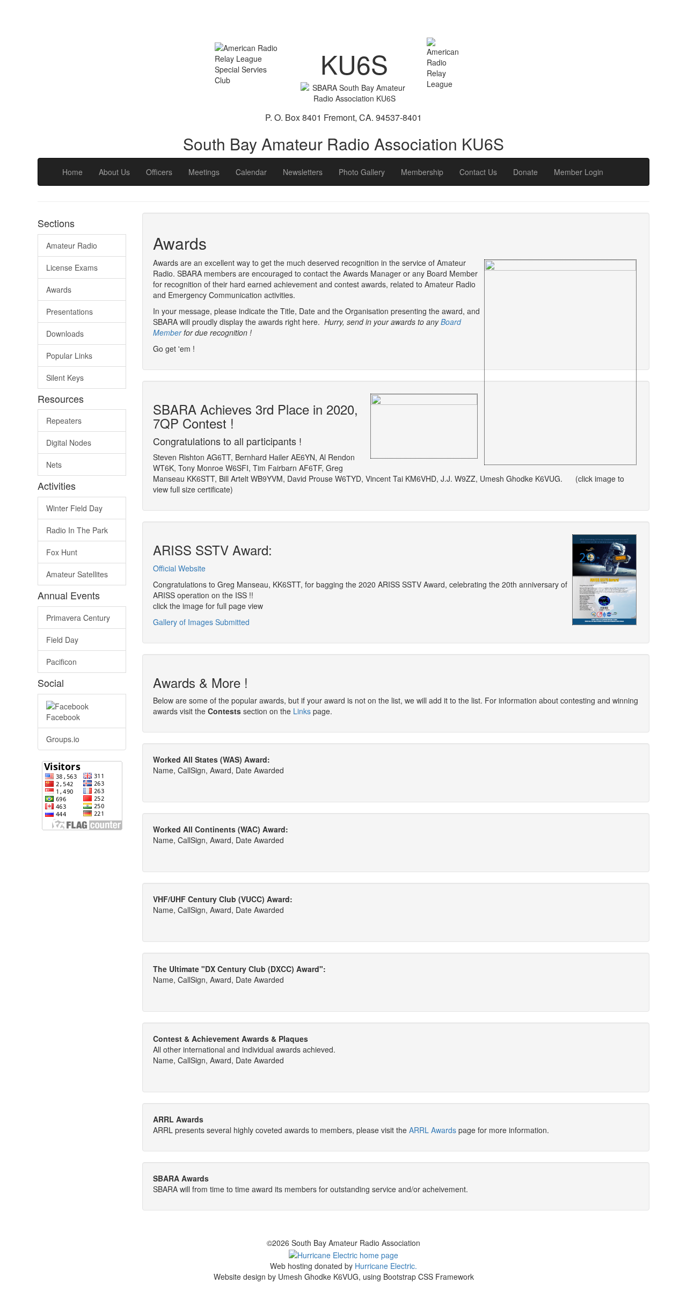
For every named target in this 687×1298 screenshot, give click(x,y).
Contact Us (478, 171)
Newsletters (303, 171)
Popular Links (69, 355)
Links (302, 711)
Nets (54, 464)
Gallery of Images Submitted (201, 622)
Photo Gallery (362, 171)
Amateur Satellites (77, 574)
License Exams (72, 267)
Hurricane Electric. (386, 1265)
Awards (58, 289)
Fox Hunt (61, 552)
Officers (159, 171)
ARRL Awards (432, 1130)
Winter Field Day (74, 508)
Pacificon (61, 661)
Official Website (179, 568)
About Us (114, 171)
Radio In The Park (77, 530)
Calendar (251, 171)
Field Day (62, 639)
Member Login (578, 171)
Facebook (63, 717)
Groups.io (62, 739)
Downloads (65, 333)
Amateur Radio (71, 245)
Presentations (69, 311)
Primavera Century (78, 617)
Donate (525, 171)
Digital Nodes (68, 442)
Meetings (204, 171)
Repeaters (64, 420)
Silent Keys (65, 377)
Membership (422, 171)
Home (72, 171)
